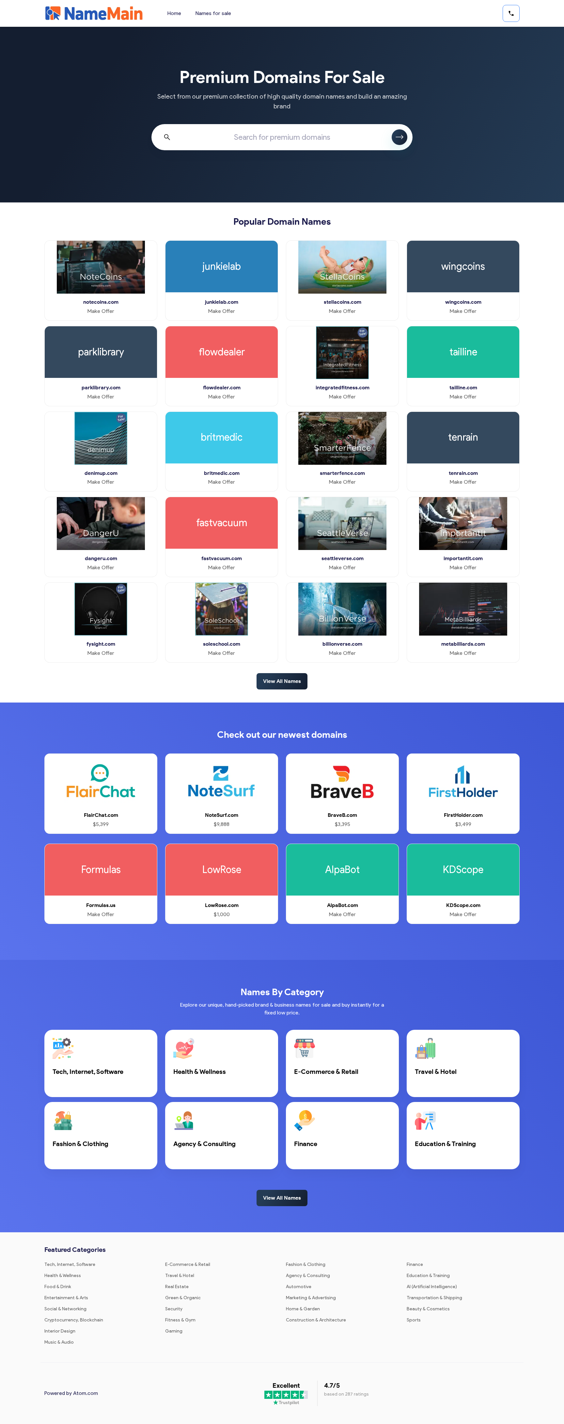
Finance (415, 1264)
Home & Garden (303, 1309)
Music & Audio (59, 1342)
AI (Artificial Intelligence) (432, 1286)
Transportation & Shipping (434, 1298)
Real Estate (177, 1286)
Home (174, 13)
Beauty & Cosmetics (428, 1309)
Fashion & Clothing (305, 1264)
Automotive (298, 1286)
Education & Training (428, 1275)
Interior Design (59, 1331)
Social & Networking (65, 1309)
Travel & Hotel (179, 1275)
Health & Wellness (62, 1275)
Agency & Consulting (308, 1275)
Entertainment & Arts (66, 1298)
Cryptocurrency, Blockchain (73, 1320)
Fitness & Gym (180, 1320)
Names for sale (213, 13)
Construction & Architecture (316, 1320)
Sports (414, 1320)
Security (173, 1309)
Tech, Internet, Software (69, 1264)
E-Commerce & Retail (187, 1264)
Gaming (173, 1331)
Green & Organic (183, 1298)
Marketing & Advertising (311, 1298)
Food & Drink (57, 1286)
